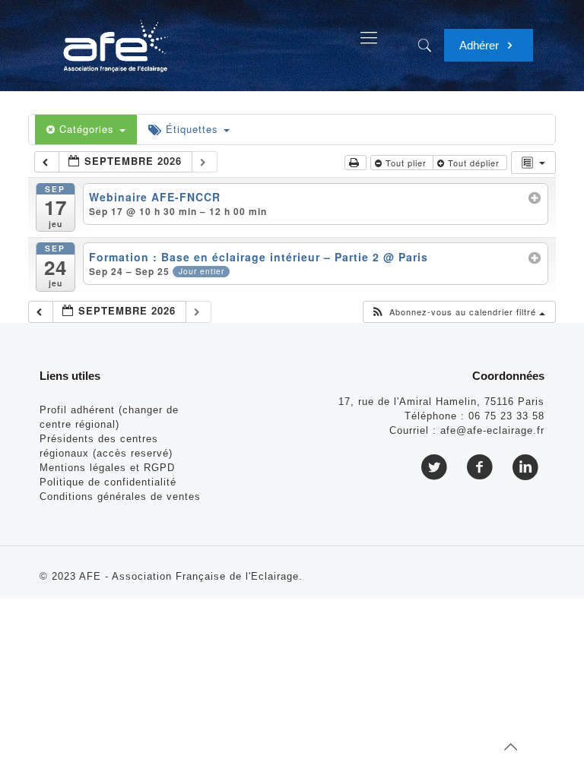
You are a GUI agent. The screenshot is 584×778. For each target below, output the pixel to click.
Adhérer (480, 45)
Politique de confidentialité (108, 482)
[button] (458, 312)
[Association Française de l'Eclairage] (115, 38)
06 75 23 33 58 (506, 416)
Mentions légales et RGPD (107, 467)
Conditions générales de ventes (120, 496)
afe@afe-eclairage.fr (492, 430)
